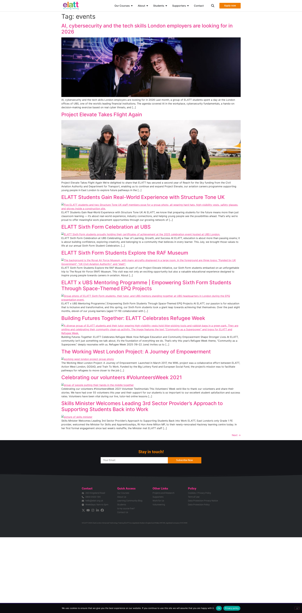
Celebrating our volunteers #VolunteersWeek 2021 (121, 377)
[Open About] (147, 6)
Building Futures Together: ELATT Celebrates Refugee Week (133, 318)
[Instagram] (92, 510)
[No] (297, 608)
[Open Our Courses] (132, 6)
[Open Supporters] (188, 6)
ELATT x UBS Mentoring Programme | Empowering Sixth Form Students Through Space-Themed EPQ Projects (146, 285)
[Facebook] (102, 510)
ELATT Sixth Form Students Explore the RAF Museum (124, 253)
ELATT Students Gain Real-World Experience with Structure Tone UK (143, 197)
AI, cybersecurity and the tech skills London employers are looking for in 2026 (147, 29)
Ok (219, 608)
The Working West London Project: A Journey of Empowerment (136, 352)
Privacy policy (232, 608)
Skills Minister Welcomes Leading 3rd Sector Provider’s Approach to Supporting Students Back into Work (142, 406)
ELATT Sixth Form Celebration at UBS (106, 227)
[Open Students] (166, 6)
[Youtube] (88, 510)
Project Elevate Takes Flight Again (101, 114)
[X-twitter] (83, 510)
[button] (213, 5)
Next (236, 435)
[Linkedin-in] (97, 510)
